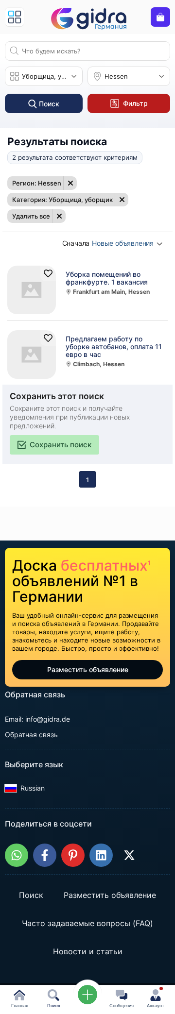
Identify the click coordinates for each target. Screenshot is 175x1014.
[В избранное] (48, 273)
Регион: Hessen (36, 183)
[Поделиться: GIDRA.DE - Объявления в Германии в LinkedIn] (101, 855)
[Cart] (160, 17)
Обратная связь (31, 734)
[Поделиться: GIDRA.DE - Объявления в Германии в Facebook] (44, 855)
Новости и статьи (87, 952)
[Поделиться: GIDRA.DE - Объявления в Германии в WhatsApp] (16, 855)
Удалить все (31, 216)
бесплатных (106, 565)
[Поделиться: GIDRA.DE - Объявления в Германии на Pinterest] (73, 855)
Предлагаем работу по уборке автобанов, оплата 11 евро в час (114, 346)
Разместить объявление (87, 669)
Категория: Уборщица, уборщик (62, 199)
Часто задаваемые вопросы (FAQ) (87, 924)
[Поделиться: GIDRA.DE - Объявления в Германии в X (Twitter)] (129, 855)
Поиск (31, 895)
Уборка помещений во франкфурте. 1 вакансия (107, 278)
